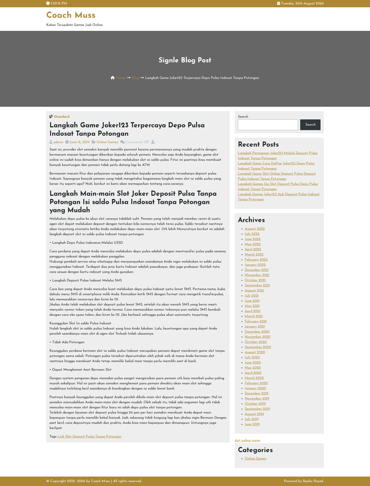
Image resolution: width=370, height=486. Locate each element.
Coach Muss (70, 15)
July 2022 (252, 234)
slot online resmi (247, 440)
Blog (135, 78)
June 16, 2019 (80, 142)
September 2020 (258, 347)
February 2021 (256, 321)
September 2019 (257, 409)
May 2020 (253, 368)
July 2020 (252, 357)
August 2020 (255, 352)
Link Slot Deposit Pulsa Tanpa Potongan (89, 436)
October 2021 (255, 280)
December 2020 (257, 332)
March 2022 (254, 254)
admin (58, 142)
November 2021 (257, 275)
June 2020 (253, 362)
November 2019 (257, 398)
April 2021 (252, 311)
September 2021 (257, 285)
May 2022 (253, 244)
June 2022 (253, 239)
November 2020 (257, 337)
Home (120, 78)
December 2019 (257, 393)
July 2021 (252, 296)
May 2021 (252, 306)
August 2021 (254, 290)
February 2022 (256, 260)
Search (243, 117)
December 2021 (257, 270)
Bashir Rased (313, 481)
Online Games (107, 142)
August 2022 (255, 229)
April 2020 (253, 373)
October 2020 (256, 342)
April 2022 (253, 249)
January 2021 (255, 326)
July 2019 (252, 419)
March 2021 (254, 316)
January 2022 (255, 265)
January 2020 (255, 388)
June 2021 (252, 301)
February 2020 (256, 383)
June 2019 (252, 424)
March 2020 (254, 378)
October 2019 (255, 404)
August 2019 (254, 414)
